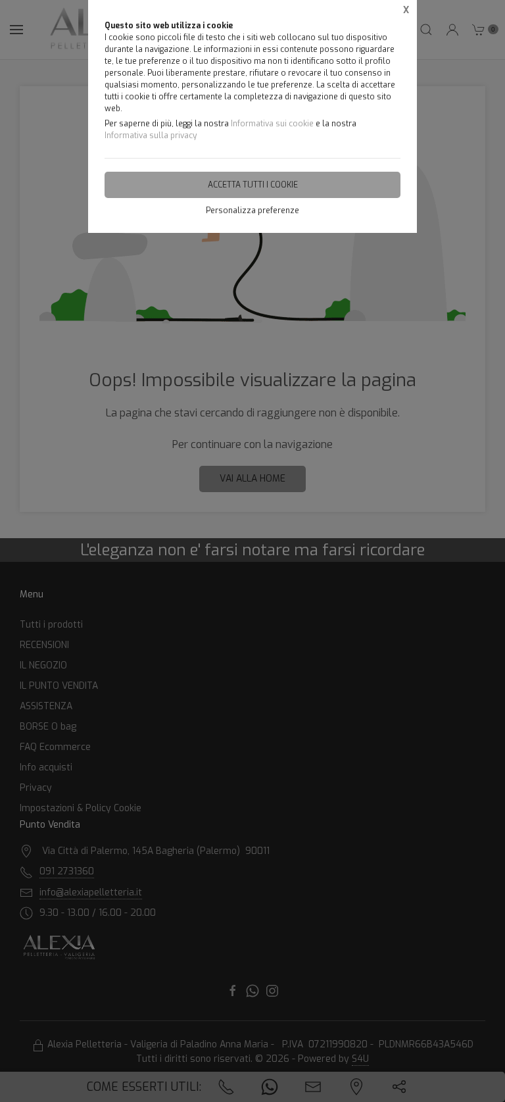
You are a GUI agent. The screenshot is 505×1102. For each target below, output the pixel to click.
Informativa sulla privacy (151, 135)
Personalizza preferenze (252, 210)
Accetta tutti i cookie (253, 185)
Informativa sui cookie (272, 123)
